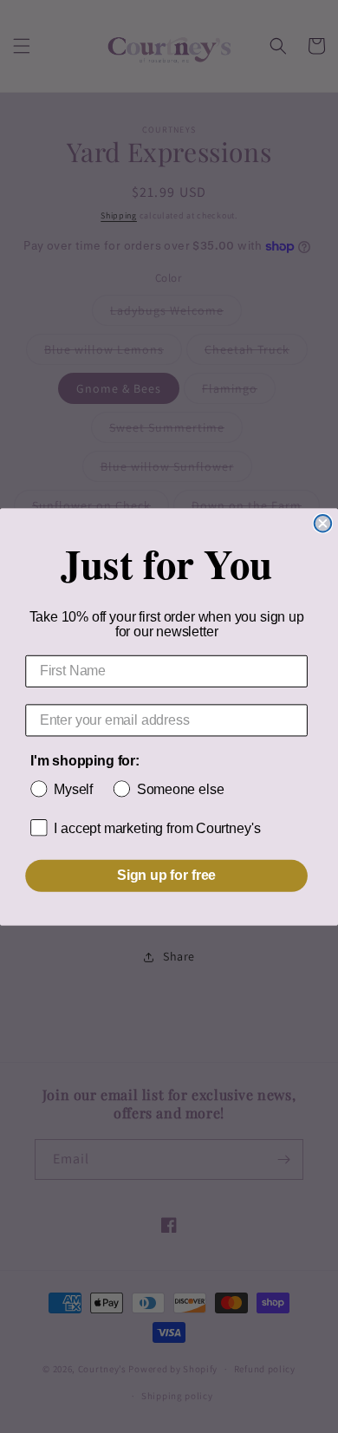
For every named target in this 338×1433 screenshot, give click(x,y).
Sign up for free (166, 875)
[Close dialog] (323, 522)
